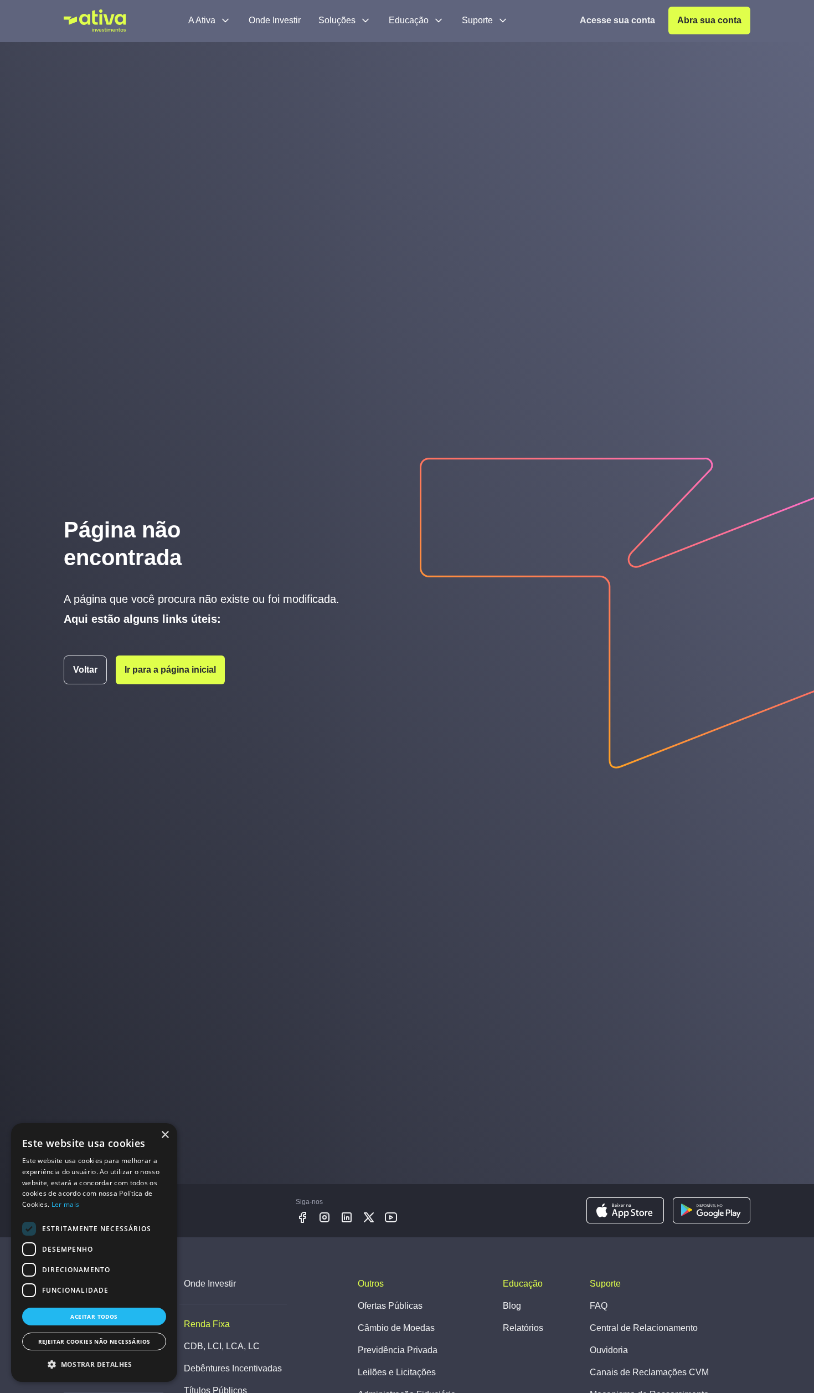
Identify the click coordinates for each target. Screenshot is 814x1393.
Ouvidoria (609, 1350)
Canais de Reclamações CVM (649, 1372)
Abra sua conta (709, 20)
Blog (512, 1305)
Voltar (85, 669)
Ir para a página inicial (170, 669)
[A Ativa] (95, 20)
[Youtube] (391, 1217)
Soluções (337, 20)
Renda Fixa (207, 1324)
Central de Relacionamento (644, 1328)
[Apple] (625, 1210)
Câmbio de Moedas (396, 1328)
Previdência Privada (397, 1350)
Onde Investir (275, 20)
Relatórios (523, 1328)
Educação (409, 20)
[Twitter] (368, 1217)
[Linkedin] (346, 1217)
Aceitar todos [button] (93, 1316)
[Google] (711, 1210)
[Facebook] (302, 1217)
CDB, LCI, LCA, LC (222, 1346)
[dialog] (94, 1252)
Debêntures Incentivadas (233, 1368)
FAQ (598, 1305)
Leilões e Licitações (397, 1372)
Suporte (477, 20)
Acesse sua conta (617, 20)
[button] (94, 1364)
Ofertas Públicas (390, 1305)
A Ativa (201, 20)
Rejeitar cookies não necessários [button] (94, 1341)
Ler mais (65, 1204)
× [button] (165, 1135)
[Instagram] (324, 1217)
